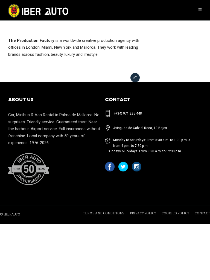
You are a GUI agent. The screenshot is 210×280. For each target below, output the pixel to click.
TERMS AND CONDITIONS (103, 213)
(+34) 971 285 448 (128, 113)
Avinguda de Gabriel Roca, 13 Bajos (140, 128)
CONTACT (202, 213)
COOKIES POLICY (175, 213)
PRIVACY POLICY (143, 213)
